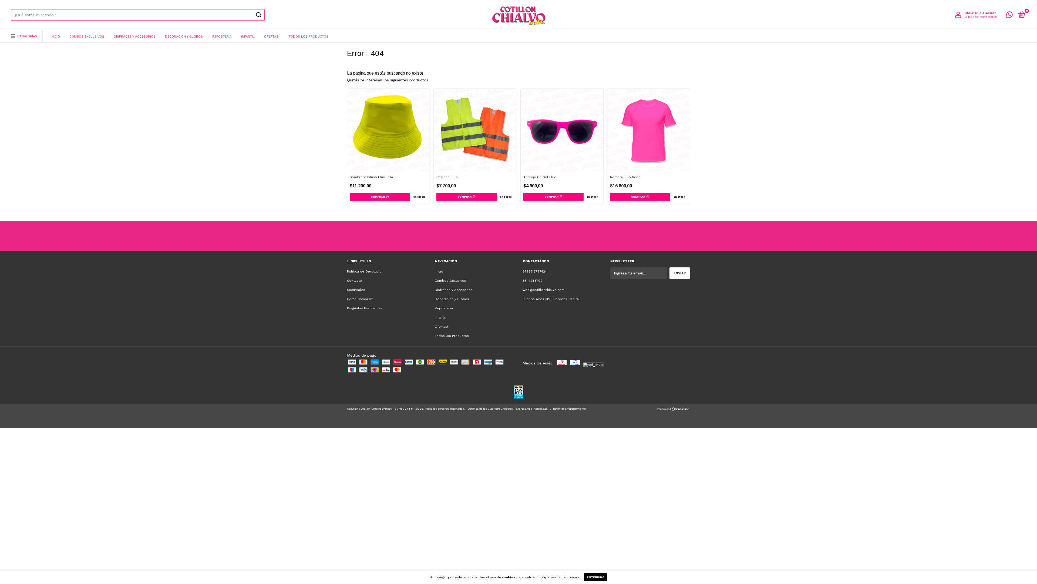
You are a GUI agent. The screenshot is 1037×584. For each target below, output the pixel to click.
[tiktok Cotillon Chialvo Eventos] (549, 235)
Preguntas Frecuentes (365, 308)
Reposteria (222, 36)
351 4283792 (532, 281)
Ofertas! (271, 36)
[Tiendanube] (673, 409)
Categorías (27, 36)
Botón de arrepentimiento (569, 408)
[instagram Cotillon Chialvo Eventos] (488, 235)
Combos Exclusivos (86, 36)
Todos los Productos (308, 36)
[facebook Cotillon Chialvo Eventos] (508, 235)
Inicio (55, 36)
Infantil (248, 36)
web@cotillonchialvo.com (543, 290)
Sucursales (356, 290)
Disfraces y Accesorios (135, 36)
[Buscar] (258, 15)
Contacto (354, 281)
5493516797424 (535, 271)
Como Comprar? (360, 299)
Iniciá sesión (985, 13)
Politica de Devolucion (365, 271)
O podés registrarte (981, 17)
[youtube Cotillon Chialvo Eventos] (528, 235)
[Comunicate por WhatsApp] (1009, 16)
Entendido (595, 577)
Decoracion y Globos (184, 36)
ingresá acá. (540, 408)
